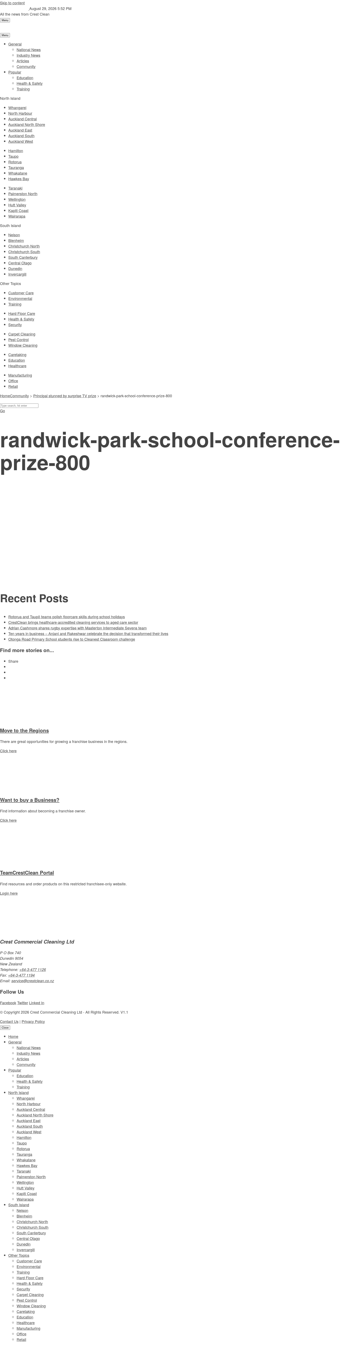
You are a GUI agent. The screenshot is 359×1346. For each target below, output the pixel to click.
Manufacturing (20, 375)
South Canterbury (23, 257)
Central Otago (20, 262)
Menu (5, 20)
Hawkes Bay (18, 178)
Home (13, 1036)
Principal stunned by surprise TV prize (64, 395)
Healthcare (17, 365)
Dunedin (15, 268)
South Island (18, 1204)
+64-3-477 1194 (21, 975)
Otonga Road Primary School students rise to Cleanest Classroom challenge (71, 639)
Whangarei (17, 107)
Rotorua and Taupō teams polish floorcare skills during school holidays (66, 616)
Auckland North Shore (26, 124)
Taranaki (15, 188)
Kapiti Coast (18, 210)
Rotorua (15, 161)
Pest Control (18, 339)
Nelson (14, 234)
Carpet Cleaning (21, 334)
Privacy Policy (33, 1021)
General (15, 44)
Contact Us (9, 1021)
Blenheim (16, 240)
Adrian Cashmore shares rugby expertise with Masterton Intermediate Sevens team (77, 627)
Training (23, 88)
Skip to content (12, 2)
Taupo (13, 156)
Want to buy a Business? (29, 799)
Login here (9, 893)
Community (26, 66)
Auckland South (21, 135)
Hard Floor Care (21, 313)
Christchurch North (24, 246)
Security (15, 324)
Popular (14, 72)
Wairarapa (16, 216)
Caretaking (17, 354)
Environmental (20, 298)
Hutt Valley (17, 204)
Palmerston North (22, 193)
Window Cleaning (22, 345)
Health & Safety (30, 83)
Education (25, 77)
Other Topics (18, 1255)
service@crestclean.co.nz (32, 980)
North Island (18, 1092)
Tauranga (16, 167)
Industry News (28, 55)
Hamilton (15, 150)
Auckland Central (22, 118)
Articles (23, 60)
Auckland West (20, 141)
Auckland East (20, 130)
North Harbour (20, 113)
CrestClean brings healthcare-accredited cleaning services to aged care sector (73, 622)
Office (13, 380)
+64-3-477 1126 (32, 969)
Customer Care (21, 292)
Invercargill (17, 274)
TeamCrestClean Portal (27, 872)
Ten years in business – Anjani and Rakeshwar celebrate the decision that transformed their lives (88, 633)
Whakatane (17, 173)
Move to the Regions (24, 730)
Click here (8, 750)
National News (29, 49)
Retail (13, 386)
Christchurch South (24, 251)
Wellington (17, 199)
